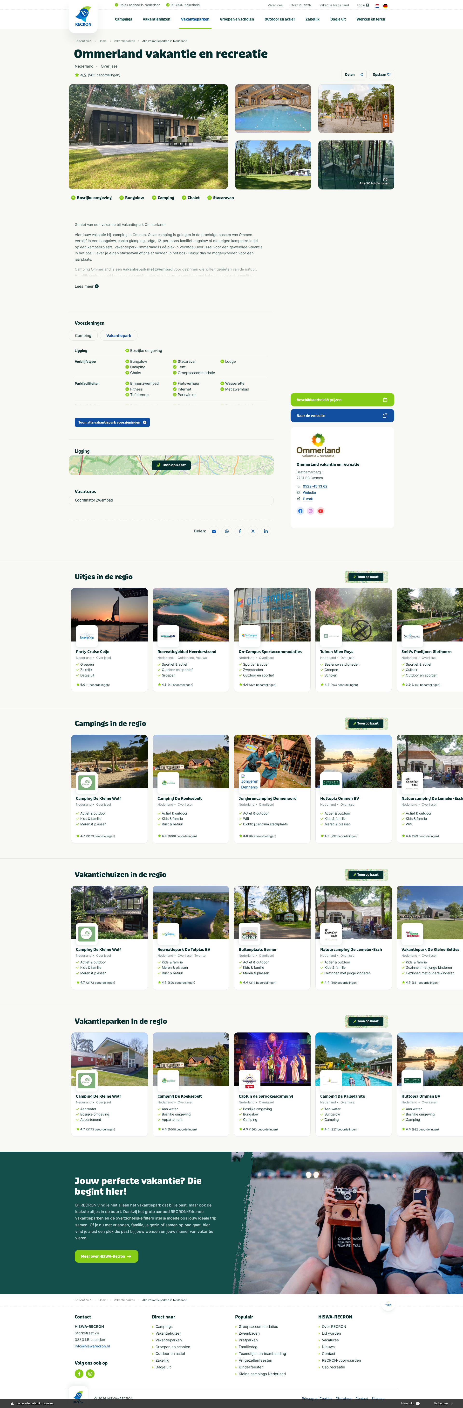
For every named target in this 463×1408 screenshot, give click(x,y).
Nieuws (328, 1347)
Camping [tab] (83, 335)
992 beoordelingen (344, 836)
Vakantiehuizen (156, 19)
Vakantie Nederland (334, 5)
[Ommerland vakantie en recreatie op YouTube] (321, 511)
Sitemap (378, 1398)
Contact (328, 1353)
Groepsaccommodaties (258, 1326)
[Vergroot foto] (273, 108)
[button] (389, 642)
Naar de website (311, 415)
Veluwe (201, 658)
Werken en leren (371, 19)
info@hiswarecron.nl (92, 1346)
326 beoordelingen (262, 685)
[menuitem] (123, 19)
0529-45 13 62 (315, 486)
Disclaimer (344, 1398)
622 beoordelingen (262, 836)
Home (103, 41)
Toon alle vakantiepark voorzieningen (109, 422)
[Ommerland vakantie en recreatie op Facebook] (300, 511)
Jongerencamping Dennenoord (268, 798)
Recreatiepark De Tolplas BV (183, 949)
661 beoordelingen (425, 982)
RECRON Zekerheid (185, 5)
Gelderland (186, 658)
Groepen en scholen (237, 19)
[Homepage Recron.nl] (78, 1397)
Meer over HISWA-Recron (103, 1256)
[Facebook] (79, 1373)
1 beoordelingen (98, 685)
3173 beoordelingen (100, 836)
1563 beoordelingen (263, 1129)
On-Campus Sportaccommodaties (270, 651)
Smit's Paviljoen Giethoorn (427, 651)
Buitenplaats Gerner (258, 949)
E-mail (308, 499)
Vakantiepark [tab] (118, 335)
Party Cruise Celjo (92, 651)
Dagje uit (338, 19)
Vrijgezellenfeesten (255, 1360)
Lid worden (331, 1333)
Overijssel (103, 658)
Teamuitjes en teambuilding (262, 1353)
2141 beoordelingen (426, 685)
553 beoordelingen (344, 685)
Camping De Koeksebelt (179, 798)
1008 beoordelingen (182, 836)
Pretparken (248, 1340)
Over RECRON (301, 5)
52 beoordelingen (180, 685)
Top (388, 1304)
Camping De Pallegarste (342, 1096)
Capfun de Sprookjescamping (266, 1096)
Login (361, 5)
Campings (123, 19)
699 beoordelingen (425, 836)
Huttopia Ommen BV (339, 798)
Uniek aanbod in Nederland (139, 5)
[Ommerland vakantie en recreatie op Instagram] (310, 511)
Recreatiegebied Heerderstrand (186, 651)
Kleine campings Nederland (262, 1374)
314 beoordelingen (262, 982)
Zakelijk (313, 19)
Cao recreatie (333, 1367)
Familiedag (248, 1347)
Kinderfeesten (251, 1367)
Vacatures (275, 5)
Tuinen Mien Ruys (336, 651)
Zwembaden (249, 1333)
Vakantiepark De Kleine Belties (430, 949)
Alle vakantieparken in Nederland (164, 41)
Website (309, 492)
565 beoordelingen (104, 75)
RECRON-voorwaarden (341, 1360)
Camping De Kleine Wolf (98, 798)
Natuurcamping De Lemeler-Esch (351, 949)
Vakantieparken (195, 19)
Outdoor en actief (280, 19)
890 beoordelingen (181, 982)
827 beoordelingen (344, 1129)
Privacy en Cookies (317, 1398)
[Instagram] (90, 1373)
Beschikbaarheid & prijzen (319, 399)
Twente (200, 955)
